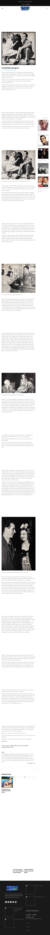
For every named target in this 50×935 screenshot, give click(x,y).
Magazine (15, 757)
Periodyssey (23, 758)
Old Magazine (9, 758)
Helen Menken (6, 755)
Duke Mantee (12, 753)
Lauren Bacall (4, 757)
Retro (27, 758)
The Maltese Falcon (13, 760)
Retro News (30, 758)
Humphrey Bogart (24, 755)
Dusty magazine (19, 753)
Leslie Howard (10, 757)
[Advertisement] (25, 19)
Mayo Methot (25, 757)
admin (15, 70)
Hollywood (10, 70)
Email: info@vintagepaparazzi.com (34, 918)
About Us (27, 930)
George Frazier (25, 753)
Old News (14, 758)
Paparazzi (18, 758)
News (30, 757)
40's (2, 753)
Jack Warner (30, 755)
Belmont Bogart (7, 753)
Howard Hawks (18, 755)
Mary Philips (20, 757)
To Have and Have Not (22, 760)
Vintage (28, 760)
